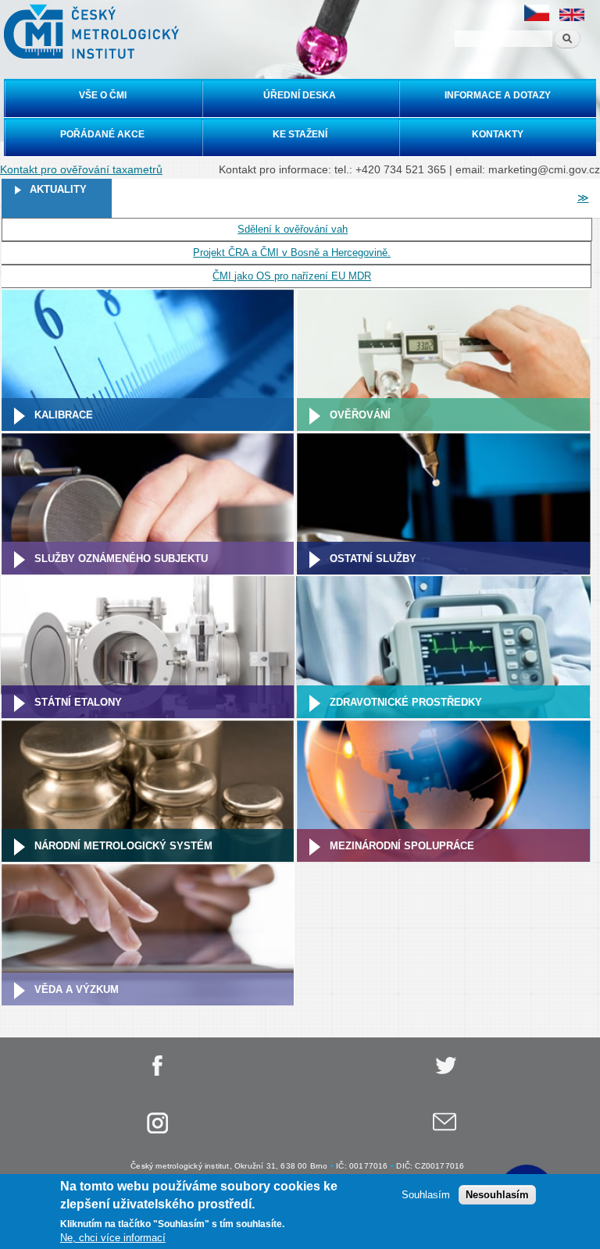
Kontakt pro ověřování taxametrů (81, 169)
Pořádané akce (102, 134)
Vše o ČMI (103, 95)
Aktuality (58, 189)
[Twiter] (444, 1073)
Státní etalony (78, 702)
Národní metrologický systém (123, 846)
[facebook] (156, 1073)
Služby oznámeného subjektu (121, 558)
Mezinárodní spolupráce (402, 846)
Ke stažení (300, 134)
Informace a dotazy (498, 95)
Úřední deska (299, 95)
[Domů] (89, 31)
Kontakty (497, 134)
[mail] (444, 1130)
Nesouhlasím (497, 1195)
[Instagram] (156, 1130)
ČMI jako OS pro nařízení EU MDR (291, 276)
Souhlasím (426, 1195)
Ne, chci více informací (113, 1238)
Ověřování (360, 415)
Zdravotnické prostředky (406, 702)
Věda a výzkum (76, 989)
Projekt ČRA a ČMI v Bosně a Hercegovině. (292, 252)
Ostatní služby (373, 558)
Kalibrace (63, 415)
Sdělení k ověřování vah (293, 229)
